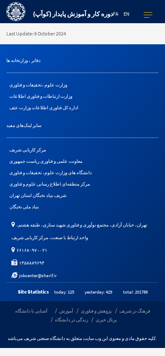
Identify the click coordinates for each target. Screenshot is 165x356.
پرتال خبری (106, 320)
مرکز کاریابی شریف (27, 150)
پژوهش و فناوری (96, 311)
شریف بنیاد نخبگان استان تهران (37, 195)
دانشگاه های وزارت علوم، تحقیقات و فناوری (50, 172)
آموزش (66, 311)
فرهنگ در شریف (134, 311)
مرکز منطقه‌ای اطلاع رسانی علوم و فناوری (49, 184)
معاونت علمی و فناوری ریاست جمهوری (45, 161)
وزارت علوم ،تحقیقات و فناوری (38, 85)
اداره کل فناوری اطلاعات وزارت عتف (43, 108)
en (126, 14)
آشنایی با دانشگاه (31, 311)
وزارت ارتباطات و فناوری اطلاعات (40, 96)
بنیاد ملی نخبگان (24, 207)
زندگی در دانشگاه (71, 320)
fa (115, 14)
